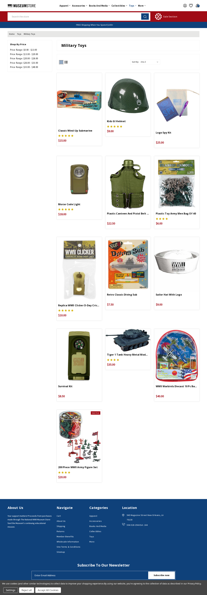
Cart (59, 516)
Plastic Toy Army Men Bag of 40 (176, 213)
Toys (131, 5)
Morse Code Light (69, 204)
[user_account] (184, 5)
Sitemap (61, 552)
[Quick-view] (79, 432)
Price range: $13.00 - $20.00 (24, 54)
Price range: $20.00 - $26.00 (24, 58)
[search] (145, 16)
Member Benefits (65, 536)
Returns (60, 531)
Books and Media (98, 5)
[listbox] (150, 62)
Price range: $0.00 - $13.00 (23, 49)
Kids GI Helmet (116, 121)
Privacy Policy (194, 583)
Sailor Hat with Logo (169, 294)
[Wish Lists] (190, 5)
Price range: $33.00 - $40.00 (24, 67)
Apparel (64, 5)
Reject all (27, 590)
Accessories (78, 5)
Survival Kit (65, 386)
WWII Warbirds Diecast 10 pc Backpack (177, 386)
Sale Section (170, 16)
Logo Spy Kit (163, 132)
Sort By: (135, 62)
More (141, 5)
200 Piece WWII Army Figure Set (78, 467)
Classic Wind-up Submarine (75, 130)
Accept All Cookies (48, 590)
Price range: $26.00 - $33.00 (24, 62)
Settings (10, 590)
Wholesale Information (68, 541)
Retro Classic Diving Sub (122, 294)
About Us (61, 521)
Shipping (61, 526)
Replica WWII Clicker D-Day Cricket (79, 305)
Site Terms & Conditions (68, 546)
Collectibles (118, 5)
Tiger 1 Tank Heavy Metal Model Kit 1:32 (128, 354)
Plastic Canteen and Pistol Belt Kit (128, 213)
